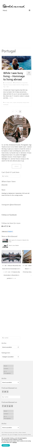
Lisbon (11, 102)
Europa (10, 84)
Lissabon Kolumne (16, 84)
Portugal (23, 84)
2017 (5, 102)
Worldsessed (5, 104)
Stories (26, 84)
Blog (4, 84)
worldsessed (9, 82)
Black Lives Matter (14, 245)
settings (15, 442)
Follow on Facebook (9, 215)
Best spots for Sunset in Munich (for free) (19, 240)
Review (27, 102)
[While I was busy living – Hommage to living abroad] (16, 62)
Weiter (11, 98)
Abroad (7, 102)
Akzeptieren (5, 445)
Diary (7, 84)
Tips (4, 86)
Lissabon (14, 102)
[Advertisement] (16, 29)
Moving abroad (19, 102)
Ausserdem (24, 82)
